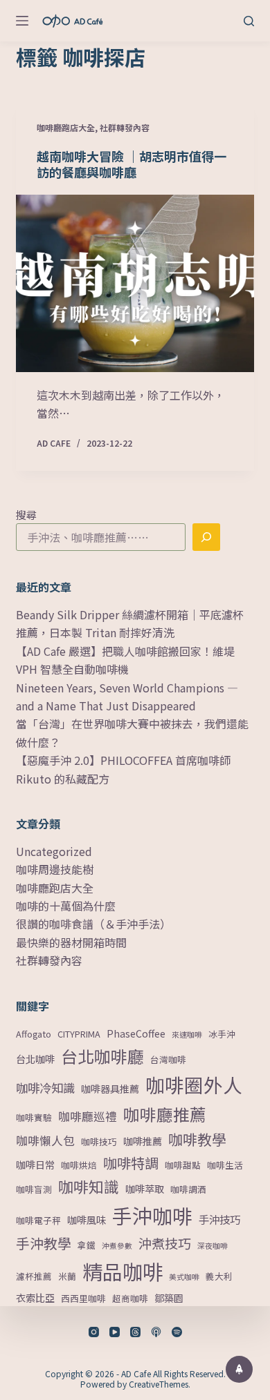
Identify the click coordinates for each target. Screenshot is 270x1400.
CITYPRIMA (78, 1033)
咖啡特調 (131, 1162)
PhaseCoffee (136, 1033)
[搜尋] (249, 21)
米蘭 (67, 1276)
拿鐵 (87, 1245)
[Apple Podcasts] (156, 1332)
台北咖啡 (35, 1059)
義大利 (219, 1276)
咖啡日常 (35, 1164)
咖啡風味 (86, 1220)
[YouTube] (114, 1332)
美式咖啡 (184, 1277)
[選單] (22, 20)
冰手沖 (221, 1033)
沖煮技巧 (164, 1243)
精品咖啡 (122, 1270)
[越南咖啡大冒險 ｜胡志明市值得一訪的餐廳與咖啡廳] (134, 283)
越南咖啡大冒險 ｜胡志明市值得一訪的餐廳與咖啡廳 (131, 164)
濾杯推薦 (34, 1276)
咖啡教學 (197, 1139)
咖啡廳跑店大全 (66, 127)
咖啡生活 (225, 1164)
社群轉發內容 (125, 127)
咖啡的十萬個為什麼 (66, 905)
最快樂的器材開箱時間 (71, 942)
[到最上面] (239, 1369)
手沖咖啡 (152, 1215)
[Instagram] (94, 1332)
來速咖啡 (187, 1034)
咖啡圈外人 (193, 1084)
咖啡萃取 (144, 1189)
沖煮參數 (117, 1246)
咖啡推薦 (142, 1141)
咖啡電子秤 (38, 1220)
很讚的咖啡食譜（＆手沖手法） (93, 923)
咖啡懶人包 (45, 1140)
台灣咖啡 (168, 1059)
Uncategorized (54, 851)
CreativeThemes (158, 1384)
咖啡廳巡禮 (87, 1116)
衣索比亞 (35, 1298)
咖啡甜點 (183, 1164)
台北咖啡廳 (102, 1056)
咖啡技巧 (99, 1141)
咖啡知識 (88, 1186)
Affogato (33, 1033)
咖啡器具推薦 (110, 1089)
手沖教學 (43, 1243)
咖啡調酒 (188, 1189)
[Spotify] (177, 1332)
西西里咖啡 (83, 1298)
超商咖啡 (130, 1298)
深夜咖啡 (212, 1246)
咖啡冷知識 (45, 1087)
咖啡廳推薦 (164, 1114)
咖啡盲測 (34, 1189)
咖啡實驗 (34, 1117)
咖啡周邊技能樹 (54, 869)
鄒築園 (168, 1298)
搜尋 (26, 514)
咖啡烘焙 (79, 1164)
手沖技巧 (219, 1219)
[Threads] (135, 1332)
